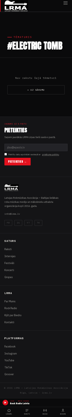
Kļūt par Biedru (12, 315)
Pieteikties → (17, 162)
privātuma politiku (50, 154)
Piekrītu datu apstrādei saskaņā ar (33, 154)
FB (8, 222)
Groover (9, 374)
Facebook (10, 346)
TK (38, 222)
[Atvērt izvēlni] (65, 6)
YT (28, 222)
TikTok (8, 367)
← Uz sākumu (36, 89)
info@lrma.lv (12, 213)
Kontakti (9, 322)
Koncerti (9, 270)
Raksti (8, 249)
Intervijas (10, 256)
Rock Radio (10, 308)
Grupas (8, 277)
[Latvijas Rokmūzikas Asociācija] (16, 6)
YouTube (9, 360)
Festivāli (9, 263)
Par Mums (10, 301)
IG (18, 222)
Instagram (10, 353)
